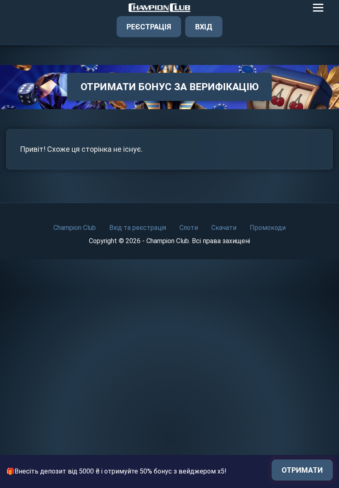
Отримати (302, 470)
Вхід (203, 26)
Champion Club (74, 228)
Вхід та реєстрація (137, 228)
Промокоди (268, 228)
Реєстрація (149, 26)
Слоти (188, 228)
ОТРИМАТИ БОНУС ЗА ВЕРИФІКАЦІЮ (170, 87)
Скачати (223, 228)
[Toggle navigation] (318, 8)
